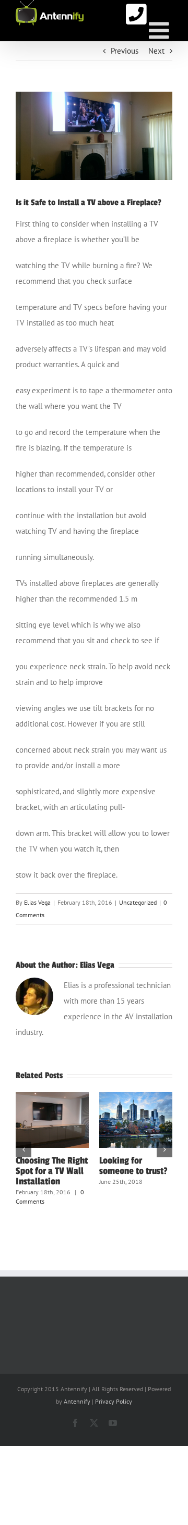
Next (156, 51)
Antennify (77, 1401)
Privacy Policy (113, 1401)
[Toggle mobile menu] (160, 30)
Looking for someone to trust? (133, 1166)
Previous (124, 51)
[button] (23, 1149)
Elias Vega (37, 902)
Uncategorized (138, 902)
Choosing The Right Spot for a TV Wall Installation (52, 1171)
